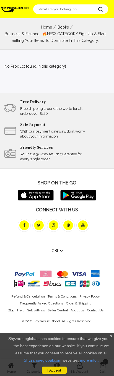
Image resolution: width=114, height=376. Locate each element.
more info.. (89, 360)
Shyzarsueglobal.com (42, 360)
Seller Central (58, 310)
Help (20, 310)
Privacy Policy (89, 296)
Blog (11, 310)
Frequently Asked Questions (41, 303)
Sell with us (36, 310)
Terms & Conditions (62, 296)
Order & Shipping (79, 303)
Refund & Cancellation (28, 296)
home (46, 27)
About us (77, 310)
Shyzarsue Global (46, 321)
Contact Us (95, 310)
